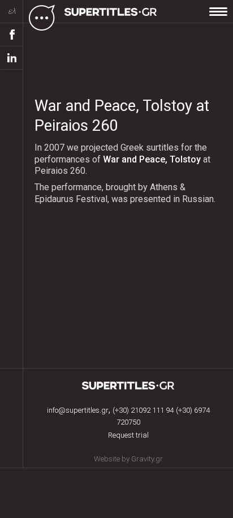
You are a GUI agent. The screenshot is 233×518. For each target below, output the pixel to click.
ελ (12, 11)
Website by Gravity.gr (128, 459)
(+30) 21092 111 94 (143, 410)
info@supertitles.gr (78, 410)
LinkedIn (12, 58)
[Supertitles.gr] (112, 17)
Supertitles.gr (128, 386)
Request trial (128, 435)
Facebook (12, 34)
